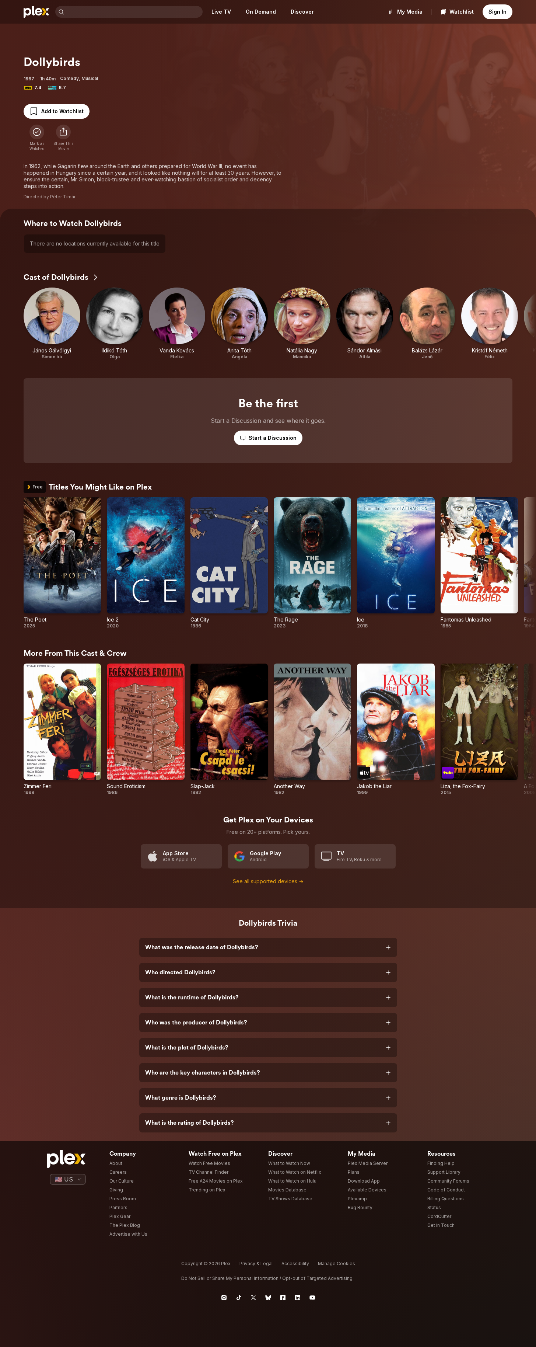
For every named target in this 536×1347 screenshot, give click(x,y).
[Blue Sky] (268, 1297)
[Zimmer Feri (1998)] (62, 729)
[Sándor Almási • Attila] (364, 324)
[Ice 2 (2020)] (145, 563)
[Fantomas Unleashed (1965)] (479, 563)
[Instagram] (224, 1297)
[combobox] (134, 12)
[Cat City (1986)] (229, 563)
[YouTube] (312, 1297)
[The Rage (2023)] (312, 563)
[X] (253, 1297)
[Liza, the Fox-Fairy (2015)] (479, 729)
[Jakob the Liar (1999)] (395, 729)
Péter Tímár (63, 196)
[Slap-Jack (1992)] (229, 729)
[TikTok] (238, 1297)
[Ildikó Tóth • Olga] (114, 324)
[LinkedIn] (297, 1297)
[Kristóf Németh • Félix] (489, 324)
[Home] (36, 11)
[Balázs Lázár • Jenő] (427, 324)
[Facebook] (283, 1297)
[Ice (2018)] (395, 563)
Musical (89, 78)
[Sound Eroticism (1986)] (145, 729)
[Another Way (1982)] (312, 729)
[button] (63, 138)
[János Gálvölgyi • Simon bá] (52, 324)
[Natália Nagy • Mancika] (302, 324)
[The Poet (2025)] (62, 563)
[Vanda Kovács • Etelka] (177, 324)
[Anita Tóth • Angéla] (239, 324)
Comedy (69, 78)
